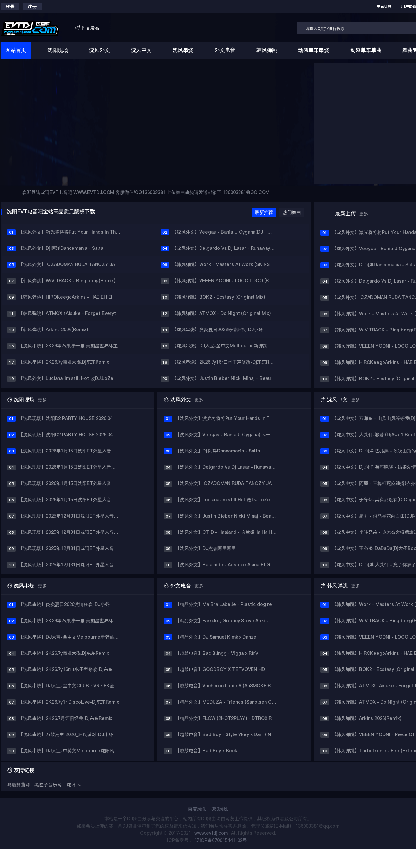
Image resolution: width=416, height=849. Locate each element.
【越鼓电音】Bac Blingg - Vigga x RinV (216, 653)
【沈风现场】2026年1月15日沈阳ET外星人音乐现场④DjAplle (72, 499)
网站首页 (16, 50)
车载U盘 (384, 6)
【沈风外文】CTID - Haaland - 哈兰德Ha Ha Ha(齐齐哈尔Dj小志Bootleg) (228, 532)
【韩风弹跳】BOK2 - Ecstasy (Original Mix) (218, 297)
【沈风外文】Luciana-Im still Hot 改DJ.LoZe (66, 378)
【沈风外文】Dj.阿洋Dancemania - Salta (61, 248)
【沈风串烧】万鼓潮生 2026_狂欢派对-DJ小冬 (66, 734)
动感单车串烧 (313, 50)
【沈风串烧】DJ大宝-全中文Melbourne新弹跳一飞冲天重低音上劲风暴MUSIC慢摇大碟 (226, 345)
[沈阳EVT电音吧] (37, 28)
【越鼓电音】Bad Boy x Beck (206, 750)
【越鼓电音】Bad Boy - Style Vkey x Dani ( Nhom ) (228, 734)
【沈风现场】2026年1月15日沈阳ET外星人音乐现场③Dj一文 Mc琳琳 (72, 483)
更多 (363, 213)
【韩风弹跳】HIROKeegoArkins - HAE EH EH (66, 297)
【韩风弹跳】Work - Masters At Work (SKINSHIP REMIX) (226, 264)
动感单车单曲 (366, 50)
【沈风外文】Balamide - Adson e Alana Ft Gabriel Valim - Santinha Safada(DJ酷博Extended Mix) (228, 564)
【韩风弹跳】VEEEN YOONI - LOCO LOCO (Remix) (226, 280)
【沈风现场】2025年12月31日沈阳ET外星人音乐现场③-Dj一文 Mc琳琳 (72, 548)
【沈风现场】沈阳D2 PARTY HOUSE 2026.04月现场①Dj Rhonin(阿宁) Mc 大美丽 (72, 418)
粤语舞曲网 (19, 784)
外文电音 (224, 50)
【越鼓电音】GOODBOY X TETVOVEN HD (220, 669)
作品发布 (87, 28)
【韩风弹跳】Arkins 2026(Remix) (53, 329)
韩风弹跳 (266, 50)
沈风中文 (141, 50)
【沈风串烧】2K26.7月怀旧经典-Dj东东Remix (65, 718)
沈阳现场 (57, 50)
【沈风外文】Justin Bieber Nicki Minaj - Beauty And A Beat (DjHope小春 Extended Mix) (226, 378)
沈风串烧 (183, 50)
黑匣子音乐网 (48, 784)
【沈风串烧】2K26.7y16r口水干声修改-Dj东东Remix (226, 362)
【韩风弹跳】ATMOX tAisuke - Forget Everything (72, 313)
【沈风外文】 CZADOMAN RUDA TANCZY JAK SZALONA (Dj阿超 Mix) (73, 264)
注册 (32, 6)
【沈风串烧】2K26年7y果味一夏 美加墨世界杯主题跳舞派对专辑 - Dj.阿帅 (73, 345)
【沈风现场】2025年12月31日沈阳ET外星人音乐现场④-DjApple (72, 564)
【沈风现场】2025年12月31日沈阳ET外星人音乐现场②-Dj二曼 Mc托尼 (72, 532)
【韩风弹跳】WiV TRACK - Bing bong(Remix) (67, 280)
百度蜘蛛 (197, 809)
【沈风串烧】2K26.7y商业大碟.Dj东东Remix (64, 362)
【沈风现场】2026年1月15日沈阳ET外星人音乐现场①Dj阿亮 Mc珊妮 (72, 450)
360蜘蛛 (219, 809)
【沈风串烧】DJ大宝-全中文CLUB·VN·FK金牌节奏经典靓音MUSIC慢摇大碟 (72, 685)
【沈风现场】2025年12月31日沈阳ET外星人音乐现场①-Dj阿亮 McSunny (72, 516)
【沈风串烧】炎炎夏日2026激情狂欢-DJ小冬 (217, 329)
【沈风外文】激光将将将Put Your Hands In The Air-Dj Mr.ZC (73, 232)
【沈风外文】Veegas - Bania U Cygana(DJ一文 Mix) (226, 232)
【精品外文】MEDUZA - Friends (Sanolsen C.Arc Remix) (228, 702)
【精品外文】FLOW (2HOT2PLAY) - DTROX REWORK (228, 718)
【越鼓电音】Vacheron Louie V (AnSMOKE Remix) (228, 685)
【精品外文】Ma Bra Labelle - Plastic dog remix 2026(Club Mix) (228, 604)
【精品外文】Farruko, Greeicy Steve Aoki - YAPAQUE (228, 620)
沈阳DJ (73, 784)
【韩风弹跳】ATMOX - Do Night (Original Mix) (221, 313)
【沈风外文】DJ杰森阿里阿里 (205, 548)
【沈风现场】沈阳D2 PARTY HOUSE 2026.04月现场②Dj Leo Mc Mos (72, 434)
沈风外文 (99, 50)
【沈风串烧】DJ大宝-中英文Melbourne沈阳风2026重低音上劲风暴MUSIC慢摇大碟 (72, 750)
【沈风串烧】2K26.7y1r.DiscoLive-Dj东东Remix (69, 702)
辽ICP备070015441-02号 (221, 840)
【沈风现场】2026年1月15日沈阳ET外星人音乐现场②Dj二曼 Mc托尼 (72, 467)
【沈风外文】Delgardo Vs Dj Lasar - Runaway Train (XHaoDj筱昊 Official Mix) (226, 248)
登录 (10, 6)
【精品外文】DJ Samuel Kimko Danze (215, 637)
